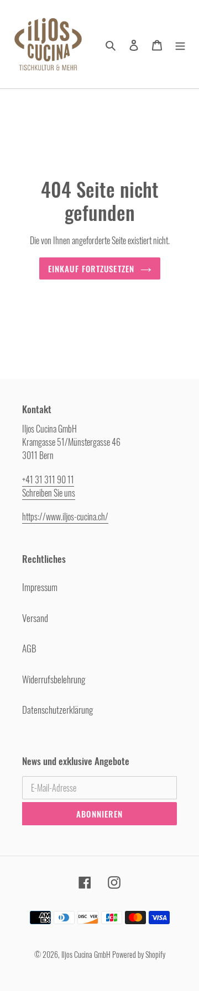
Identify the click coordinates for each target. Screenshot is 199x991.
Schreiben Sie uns (48, 492)
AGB (29, 648)
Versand (35, 618)
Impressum (39, 587)
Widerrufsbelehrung (53, 679)
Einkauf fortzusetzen (91, 268)
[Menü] (180, 44)
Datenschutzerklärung (57, 709)
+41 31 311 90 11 (48, 479)
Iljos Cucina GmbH (86, 954)
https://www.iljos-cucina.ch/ (65, 516)
